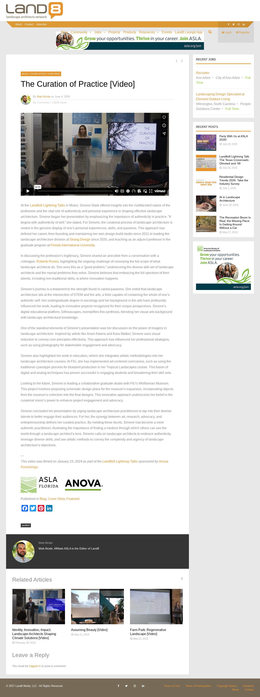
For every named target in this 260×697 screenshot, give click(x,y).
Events (167, 32)
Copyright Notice (227, 685)
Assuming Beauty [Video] (89, 630)
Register (244, 32)
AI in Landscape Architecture (229, 198)
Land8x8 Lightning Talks (47, 205)
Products (129, 32)
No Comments (41, 102)
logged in (35, 666)
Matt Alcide (43, 96)
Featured (54, 74)
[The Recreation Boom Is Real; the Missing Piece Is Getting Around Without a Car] (206, 231)
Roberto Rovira (47, 261)
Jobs (97, 32)
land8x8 (26, 525)
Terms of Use (172, 685)
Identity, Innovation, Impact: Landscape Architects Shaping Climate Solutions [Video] (34, 634)
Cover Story (38, 74)
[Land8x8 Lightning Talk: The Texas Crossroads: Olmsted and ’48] (206, 170)
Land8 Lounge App (188, 32)
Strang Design (80, 239)
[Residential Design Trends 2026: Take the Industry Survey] (206, 190)
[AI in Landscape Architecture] (206, 210)
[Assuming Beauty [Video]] (97, 606)
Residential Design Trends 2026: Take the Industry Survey (233, 180)
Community (79, 32)
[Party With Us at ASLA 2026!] (206, 149)
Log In (228, 32)
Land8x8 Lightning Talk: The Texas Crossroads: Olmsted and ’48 (234, 160)
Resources (147, 32)
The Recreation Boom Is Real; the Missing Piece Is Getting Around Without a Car (235, 222)
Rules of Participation (198, 685)
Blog (64, 32)
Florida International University (72, 245)
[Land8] (34, 18)
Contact (29, 24)
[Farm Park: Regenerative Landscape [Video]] (156, 606)
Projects (114, 32)
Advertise (41, 24)
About (18, 24)
